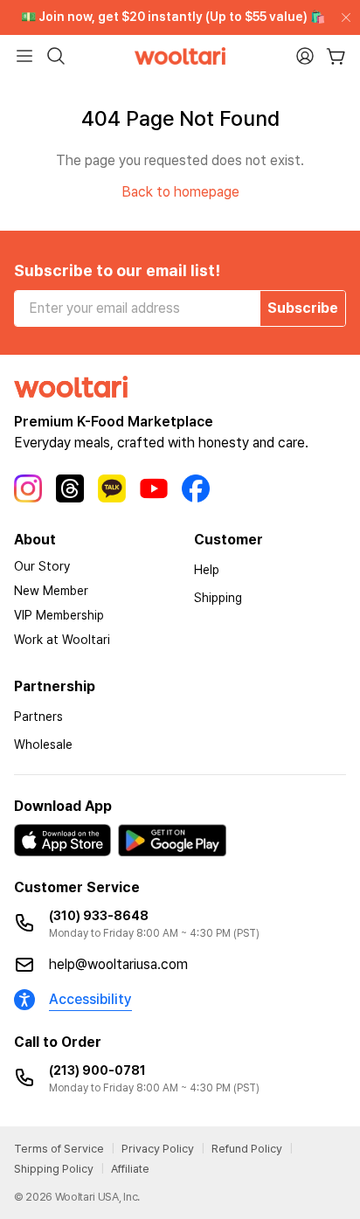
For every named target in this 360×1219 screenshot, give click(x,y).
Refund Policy (246, 1148)
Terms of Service (59, 1148)
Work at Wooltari (62, 640)
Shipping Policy (53, 1168)
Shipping (218, 598)
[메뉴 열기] (24, 55)
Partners (38, 717)
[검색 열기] (55, 55)
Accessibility (90, 999)
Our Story (42, 566)
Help (206, 570)
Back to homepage (180, 192)
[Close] (342, 17)
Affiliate (130, 1168)
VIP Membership (59, 615)
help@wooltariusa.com (118, 964)
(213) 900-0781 (97, 1070)
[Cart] (336, 56)
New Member (51, 591)
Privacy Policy (157, 1148)
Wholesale (43, 744)
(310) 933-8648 (99, 916)
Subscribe (302, 308)
